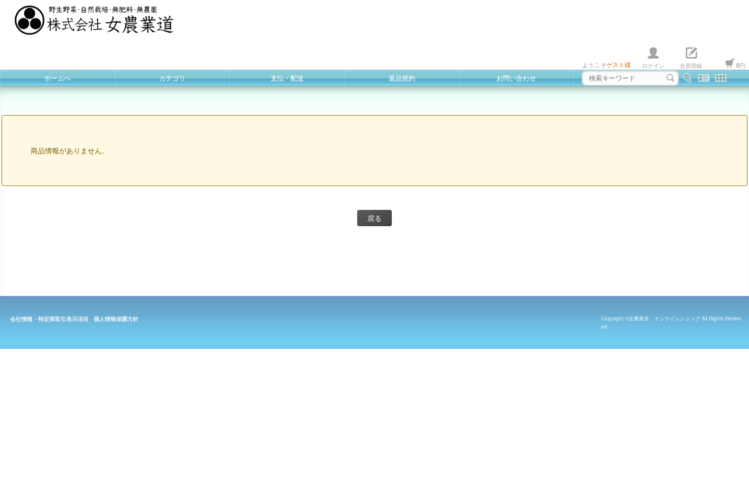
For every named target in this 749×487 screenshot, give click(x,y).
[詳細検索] (687, 78)
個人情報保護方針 (116, 318)
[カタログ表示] (720, 78)
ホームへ (57, 78)
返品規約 (402, 78)
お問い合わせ (516, 78)
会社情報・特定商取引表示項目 (49, 318)
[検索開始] (670, 78)
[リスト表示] (704, 78)
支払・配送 (287, 78)
